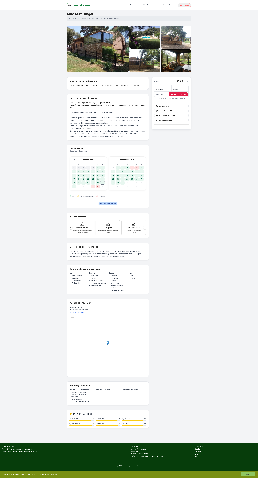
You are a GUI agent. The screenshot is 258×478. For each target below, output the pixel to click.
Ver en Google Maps (77, 313)
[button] (171, 91)
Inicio (132, 5)
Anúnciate (134, 451)
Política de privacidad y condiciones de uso (147, 456)
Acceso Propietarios (138, 449)
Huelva (85, 18)
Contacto (172, 5)
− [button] (72, 321)
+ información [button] (52, 474)
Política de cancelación (139, 454)
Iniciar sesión (184, 5)
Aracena (116, 18)
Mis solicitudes (148, 5)
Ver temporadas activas (107, 203)
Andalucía (77, 18)
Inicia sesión (174, 98)
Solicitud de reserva (178, 94)
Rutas (165, 5)
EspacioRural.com (134, 466)
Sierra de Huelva (96, 18)
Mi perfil (138, 5)
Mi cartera (158, 5)
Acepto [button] (248, 474)
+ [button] (72, 319)
